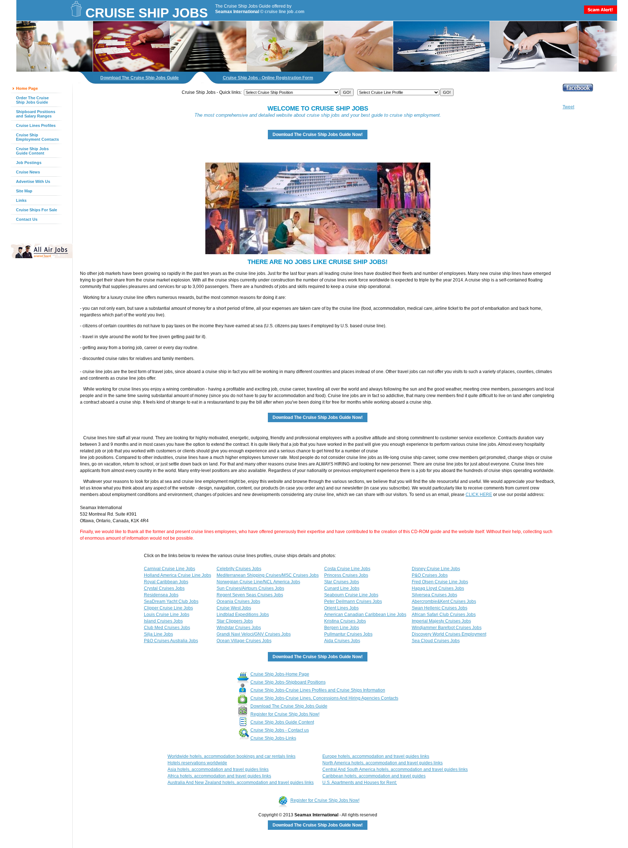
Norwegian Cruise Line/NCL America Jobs (258, 581)
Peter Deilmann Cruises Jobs (353, 601)
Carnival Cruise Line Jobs (169, 568)
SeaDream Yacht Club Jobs (171, 601)
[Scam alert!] (600, 12)
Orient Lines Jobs (341, 608)
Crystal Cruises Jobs (164, 588)
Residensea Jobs (161, 594)
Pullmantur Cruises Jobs (348, 634)
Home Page (27, 88)
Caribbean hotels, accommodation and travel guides (374, 776)
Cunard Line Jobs (341, 588)
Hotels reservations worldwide (197, 762)
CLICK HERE (479, 494)
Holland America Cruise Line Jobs (177, 575)
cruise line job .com (285, 11)
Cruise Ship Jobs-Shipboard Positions (288, 682)
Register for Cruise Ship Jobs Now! (284, 714)
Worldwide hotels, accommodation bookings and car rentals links (231, 756)
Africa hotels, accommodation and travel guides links (219, 776)
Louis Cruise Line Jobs (166, 614)
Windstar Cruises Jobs (239, 627)
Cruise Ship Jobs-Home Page (279, 674)
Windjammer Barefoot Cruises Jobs (447, 627)
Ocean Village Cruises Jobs (244, 640)
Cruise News (28, 172)
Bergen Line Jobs (341, 627)
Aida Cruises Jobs (342, 640)
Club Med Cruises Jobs (167, 627)
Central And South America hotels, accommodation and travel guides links (395, 769)
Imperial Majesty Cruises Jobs (441, 621)
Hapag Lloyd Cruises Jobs (438, 588)
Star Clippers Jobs (235, 621)
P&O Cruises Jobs (430, 575)
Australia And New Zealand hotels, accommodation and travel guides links (241, 782)
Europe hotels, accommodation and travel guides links (375, 756)
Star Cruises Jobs (341, 581)
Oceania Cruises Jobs (238, 601)
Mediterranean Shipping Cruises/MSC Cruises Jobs (268, 575)
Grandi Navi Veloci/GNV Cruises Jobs (254, 634)
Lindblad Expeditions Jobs (243, 614)
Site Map (24, 191)
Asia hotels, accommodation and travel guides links (218, 769)
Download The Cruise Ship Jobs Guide (139, 77)
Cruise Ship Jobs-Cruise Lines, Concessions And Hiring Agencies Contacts (324, 698)
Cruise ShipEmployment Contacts (37, 137)
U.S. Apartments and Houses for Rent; (359, 782)
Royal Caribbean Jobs (166, 581)
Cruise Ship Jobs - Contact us (279, 730)
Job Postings (28, 162)
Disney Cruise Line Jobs (436, 568)
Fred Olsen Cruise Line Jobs (440, 581)
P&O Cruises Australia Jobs (171, 640)
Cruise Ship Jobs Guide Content (32, 151)
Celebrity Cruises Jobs (239, 568)
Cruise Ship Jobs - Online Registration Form (268, 77)
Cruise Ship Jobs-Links (273, 738)
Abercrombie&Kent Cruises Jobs (444, 601)
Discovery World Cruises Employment (449, 634)
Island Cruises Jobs (163, 621)
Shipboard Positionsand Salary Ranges (35, 113)
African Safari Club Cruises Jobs (444, 614)
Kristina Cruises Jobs (345, 621)
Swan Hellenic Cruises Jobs (439, 608)
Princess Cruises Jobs (346, 575)
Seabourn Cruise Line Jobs (351, 594)
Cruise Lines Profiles (36, 125)
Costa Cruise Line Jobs (347, 568)
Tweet (568, 106)
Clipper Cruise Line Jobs (168, 608)
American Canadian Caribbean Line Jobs (365, 614)
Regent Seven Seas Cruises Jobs (250, 594)
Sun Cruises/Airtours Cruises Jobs (250, 588)
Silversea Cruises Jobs (434, 594)
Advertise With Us (33, 181)
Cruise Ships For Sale (36, 210)
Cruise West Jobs (234, 608)
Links (21, 200)
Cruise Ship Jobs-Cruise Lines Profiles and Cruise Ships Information (317, 690)
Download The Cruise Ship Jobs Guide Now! (318, 134)
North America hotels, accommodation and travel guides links (382, 762)
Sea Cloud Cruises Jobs (436, 640)
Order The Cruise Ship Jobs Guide (32, 100)
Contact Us (26, 219)
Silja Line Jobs (158, 634)
